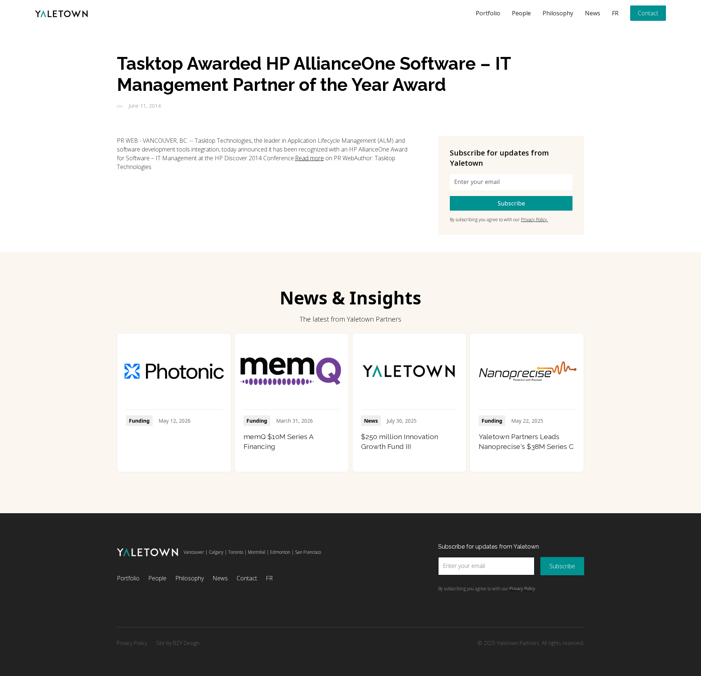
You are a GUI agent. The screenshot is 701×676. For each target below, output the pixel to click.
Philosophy (558, 13)
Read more (309, 158)
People (521, 13)
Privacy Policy (132, 642)
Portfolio (488, 13)
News (592, 13)
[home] (61, 13)
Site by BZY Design (177, 642)
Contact (648, 13)
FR (615, 13)
